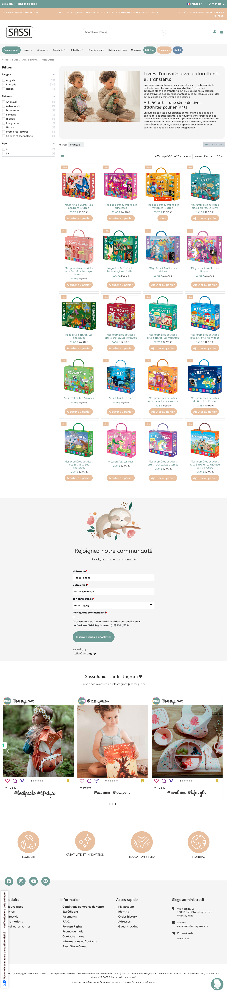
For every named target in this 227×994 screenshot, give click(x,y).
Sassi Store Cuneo (74, 946)
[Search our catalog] (162, 32)
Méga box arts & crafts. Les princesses (121, 206)
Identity (123, 911)
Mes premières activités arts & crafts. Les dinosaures (79, 464)
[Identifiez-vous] (215, 32)
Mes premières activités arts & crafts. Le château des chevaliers (205, 464)
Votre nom (80, 571)
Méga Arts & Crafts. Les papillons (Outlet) (79, 206)
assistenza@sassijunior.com (193, 926)
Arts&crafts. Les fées (121, 461)
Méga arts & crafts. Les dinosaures (79, 336)
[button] (109, 804)
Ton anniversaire (83, 598)
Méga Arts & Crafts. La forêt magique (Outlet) (120, 270)
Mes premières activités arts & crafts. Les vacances (163, 336)
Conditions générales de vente (83, 906)
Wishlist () (218, 3)
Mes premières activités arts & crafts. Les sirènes (163, 400)
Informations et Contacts (79, 941)
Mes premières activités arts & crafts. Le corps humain (79, 271)
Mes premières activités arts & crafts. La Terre (205, 206)
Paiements (69, 916)
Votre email (80, 585)
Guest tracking (128, 926)
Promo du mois (72, 931)
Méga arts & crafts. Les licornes (205, 270)
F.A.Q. (66, 921)
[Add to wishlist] (94, 170)
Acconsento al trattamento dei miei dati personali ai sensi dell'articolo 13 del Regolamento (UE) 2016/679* (107, 623)
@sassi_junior (136, 684)
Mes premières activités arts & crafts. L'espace (205, 400)
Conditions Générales (144, 982)
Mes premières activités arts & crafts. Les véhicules (121, 336)
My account (126, 906)
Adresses (124, 921)
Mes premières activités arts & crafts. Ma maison (205, 336)
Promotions (15, 921)
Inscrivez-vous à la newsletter (93, 636)
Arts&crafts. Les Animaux (79, 398)
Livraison (7, 3)
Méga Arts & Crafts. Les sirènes (163, 270)
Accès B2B (183, 938)
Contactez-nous (73, 936)
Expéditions (70, 911)
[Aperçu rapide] (94, 177)
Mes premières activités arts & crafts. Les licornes (163, 463)
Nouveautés (15, 906)
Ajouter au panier (79, 218)
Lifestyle (12, 916)
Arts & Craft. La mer (121, 398)
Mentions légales (26, 3)
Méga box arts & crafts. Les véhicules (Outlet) (163, 206)
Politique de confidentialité (85, 982)
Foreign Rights (72, 926)
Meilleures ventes (19, 926)
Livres (11, 911)
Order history (127, 916)
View (163, 218)
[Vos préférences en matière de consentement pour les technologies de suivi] (3, 745)
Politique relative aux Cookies (116, 982)
